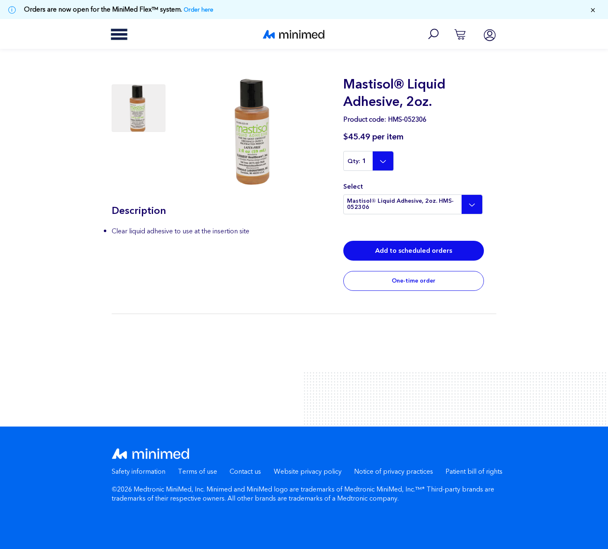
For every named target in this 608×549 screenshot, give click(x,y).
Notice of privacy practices (393, 471)
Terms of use (197, 471)
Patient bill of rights (474, 471)
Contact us (245, 471)
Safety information (138, 471)
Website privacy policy (308, 471)
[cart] (460, 34)
